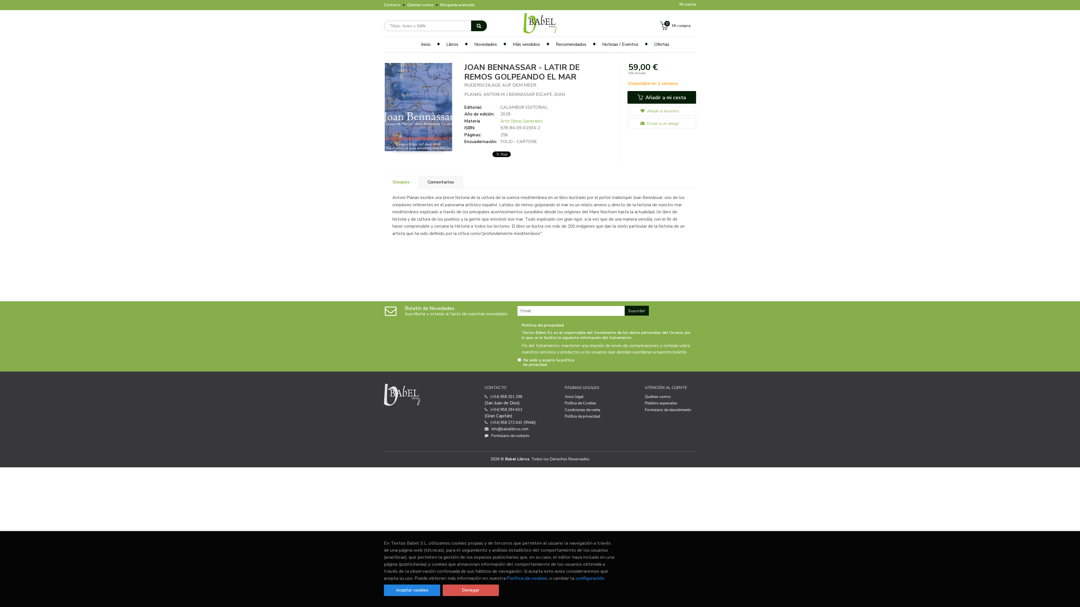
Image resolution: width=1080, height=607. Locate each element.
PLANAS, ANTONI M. (485, 94)
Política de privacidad (582, 416)
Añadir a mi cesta (665, 97)
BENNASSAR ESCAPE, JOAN (537, 94)
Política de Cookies (580, 403)
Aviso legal (574, 396)
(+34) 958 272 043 (506, 422)
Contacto (392, 5)
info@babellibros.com (509, 429)
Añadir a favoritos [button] (662, 111)
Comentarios (441, 182)
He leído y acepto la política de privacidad (548, 362)
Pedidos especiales (661, 403)
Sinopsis (401, 182)
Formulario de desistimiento (668, 410)
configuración (589, 578)
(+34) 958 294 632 (506, 409)
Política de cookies (527, 578)
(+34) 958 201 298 (506, 396)
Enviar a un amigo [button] (662, 123)
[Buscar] (479, 26)
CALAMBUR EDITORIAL (524, 107)
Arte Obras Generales (521, 121)
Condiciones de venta (582, 410)
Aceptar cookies (412, 590)
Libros (452, 44)
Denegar (471, 590)
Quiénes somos (420, 5)
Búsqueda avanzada (457, 5)
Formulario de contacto (510, 435)
